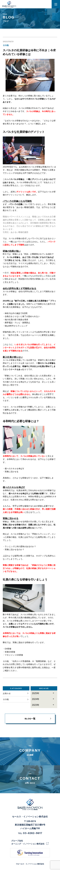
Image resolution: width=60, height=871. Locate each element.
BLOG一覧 (30, 718)
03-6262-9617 (32, 833)
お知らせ (7, 693)
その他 (6, 699)
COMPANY (30, 752)
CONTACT (30, 780)
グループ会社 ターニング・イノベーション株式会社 (28, 842)
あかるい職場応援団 (20, 232)
